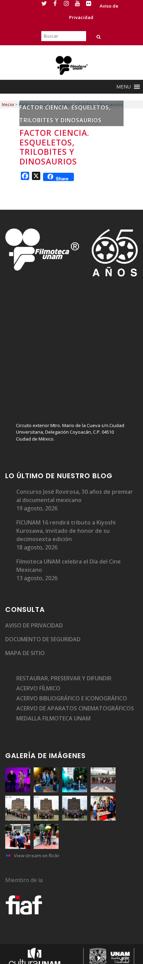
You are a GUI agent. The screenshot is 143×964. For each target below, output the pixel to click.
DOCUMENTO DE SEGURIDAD (43, 639)
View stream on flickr (37, 855)
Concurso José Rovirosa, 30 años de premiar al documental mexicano (74, 496)
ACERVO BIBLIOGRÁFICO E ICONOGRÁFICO (71, 698)
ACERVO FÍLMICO (38, 688)
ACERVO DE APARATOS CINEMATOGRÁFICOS (75, 708)
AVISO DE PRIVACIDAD (34, 625)
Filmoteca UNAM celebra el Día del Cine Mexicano (68, 566)
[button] (123, 87)
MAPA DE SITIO (25, 653)
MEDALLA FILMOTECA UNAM (53, 718)
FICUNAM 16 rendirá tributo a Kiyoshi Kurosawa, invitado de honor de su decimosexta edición (66, 531)
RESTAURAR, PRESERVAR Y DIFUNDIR (63, 678)
